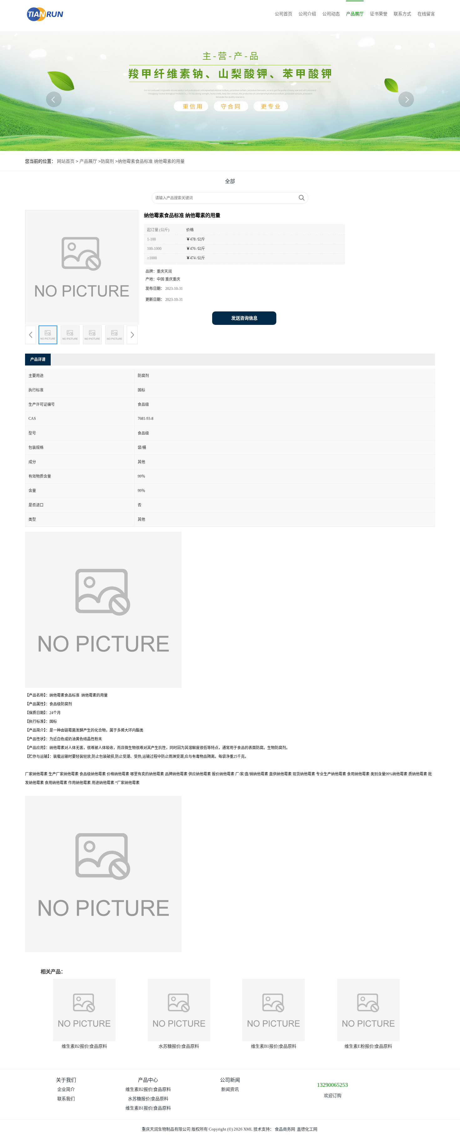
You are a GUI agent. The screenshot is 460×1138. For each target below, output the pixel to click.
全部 (230, 181)
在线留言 (426, 14)
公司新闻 (230, 1080)
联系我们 (66, 1098)
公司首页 (283, 14)
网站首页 (65, 161)
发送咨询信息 (244, 318)
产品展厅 (355, 14)
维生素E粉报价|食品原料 (368, 1046)
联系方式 (402, 14)
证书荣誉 (378, 14)
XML (248, 1129)
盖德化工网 (307, 1129)
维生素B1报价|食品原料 (273, 1046)
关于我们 (66, 1080)
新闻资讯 (230, 1089)
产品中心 (148, 1080)
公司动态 (331, 14)
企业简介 (66, 1089)
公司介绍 (307, 14)
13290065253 (332, 1085)
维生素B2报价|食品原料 (84, 1046)
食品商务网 (285, 1129)
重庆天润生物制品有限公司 (166, 1129)
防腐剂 (107, 161)
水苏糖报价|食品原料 (179, 1046)
